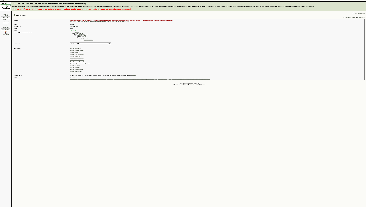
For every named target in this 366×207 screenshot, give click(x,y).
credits (252, 6)
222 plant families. (310, 6)
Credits (5, 25)
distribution (72, 77)
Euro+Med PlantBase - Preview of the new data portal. (109, 9)
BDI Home (5, 19)
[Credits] (134, 75)
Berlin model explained (6, 22)
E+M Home (5, 17)
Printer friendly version (359, 13)
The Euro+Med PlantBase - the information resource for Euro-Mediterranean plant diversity (49, 4)
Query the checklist (5, 15)
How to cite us (5, 29)
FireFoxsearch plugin (6, 34)
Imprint (203, 84)
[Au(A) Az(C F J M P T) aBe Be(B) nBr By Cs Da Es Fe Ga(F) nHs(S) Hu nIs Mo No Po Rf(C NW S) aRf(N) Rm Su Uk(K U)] (140, 79)
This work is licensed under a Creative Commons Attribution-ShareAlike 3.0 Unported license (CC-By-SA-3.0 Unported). (100, 21)
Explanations (6, 27)
